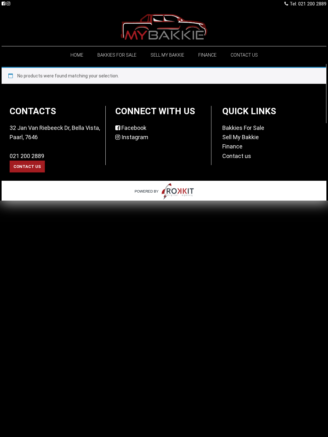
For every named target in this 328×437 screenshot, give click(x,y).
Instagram (134, 137)
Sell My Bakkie (240, 137)
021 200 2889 (27, 156)
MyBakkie (164, 27)
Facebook (133, 127)
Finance (232, 146)
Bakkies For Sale (243, 127)
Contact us (236, 156)
